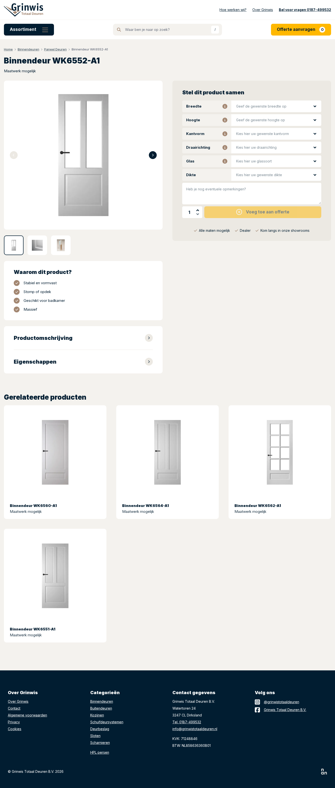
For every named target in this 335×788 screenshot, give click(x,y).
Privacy (14, 722)
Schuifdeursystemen (106, 722)
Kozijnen (97, 715)
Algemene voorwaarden (27, 715)
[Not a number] (324, 772)
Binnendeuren (28, 49)
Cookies (14, 729)
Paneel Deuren (55, 49)
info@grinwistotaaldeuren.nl (194, 729)
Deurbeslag (99, 729)
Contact (14, 708)
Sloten (95, 736)
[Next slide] (153, 155)
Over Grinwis (18, 701)
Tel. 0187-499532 (186, 722)
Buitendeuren (101, 708)
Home (8, 49)
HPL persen (99, 752)
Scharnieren (100, 742)
